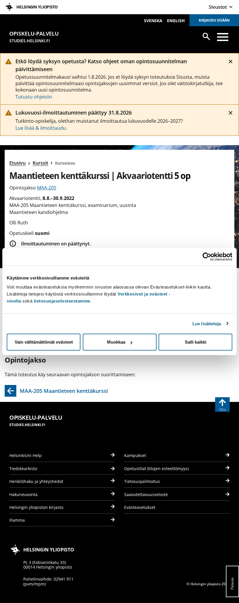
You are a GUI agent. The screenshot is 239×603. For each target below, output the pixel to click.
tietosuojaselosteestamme (62, 300)
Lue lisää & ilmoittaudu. (41, 128)
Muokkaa (116, 342)
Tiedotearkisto (23, 468)
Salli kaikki (195, 342)
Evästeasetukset (139, 507)
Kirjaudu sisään (214, 20)
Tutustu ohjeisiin (33, 97)
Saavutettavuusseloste (146, 494)
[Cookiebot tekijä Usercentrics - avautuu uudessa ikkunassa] (206, 256)
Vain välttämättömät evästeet (44, 342)
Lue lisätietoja (206, 323)
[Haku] (206, 36)
